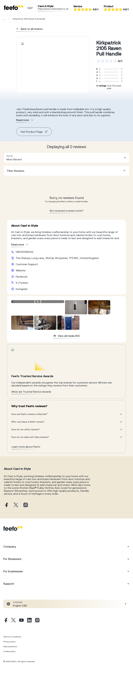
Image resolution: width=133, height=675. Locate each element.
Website (20, 270)
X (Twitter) (22, 282)
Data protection (10, 646)
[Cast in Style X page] (16, 505)
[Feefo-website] (13, 7)
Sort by (9, 156)
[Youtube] (21, 620)
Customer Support (27, 264)
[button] (66, 158)
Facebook (21, 276)
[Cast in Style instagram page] (25, 505)
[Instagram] (37, 620)
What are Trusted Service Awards (31, 391)
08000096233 (24, 251)
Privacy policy (9, 641)
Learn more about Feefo (26, 446)
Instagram (22, 288)
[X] (13, 620)
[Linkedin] (29, 620)
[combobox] (66, 158)
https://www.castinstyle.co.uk (53, 8)
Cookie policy (9, 651)
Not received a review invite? (67, 210)
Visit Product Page (31, 131)
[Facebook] (5, 620)
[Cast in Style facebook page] (6, 505)
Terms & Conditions (12, 637)
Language (17, 602)
